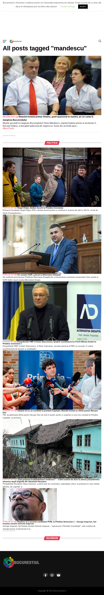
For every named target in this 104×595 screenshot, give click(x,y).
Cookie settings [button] (68, 6)
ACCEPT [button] (83, 7)
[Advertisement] (52, 19)
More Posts (8, 128)
